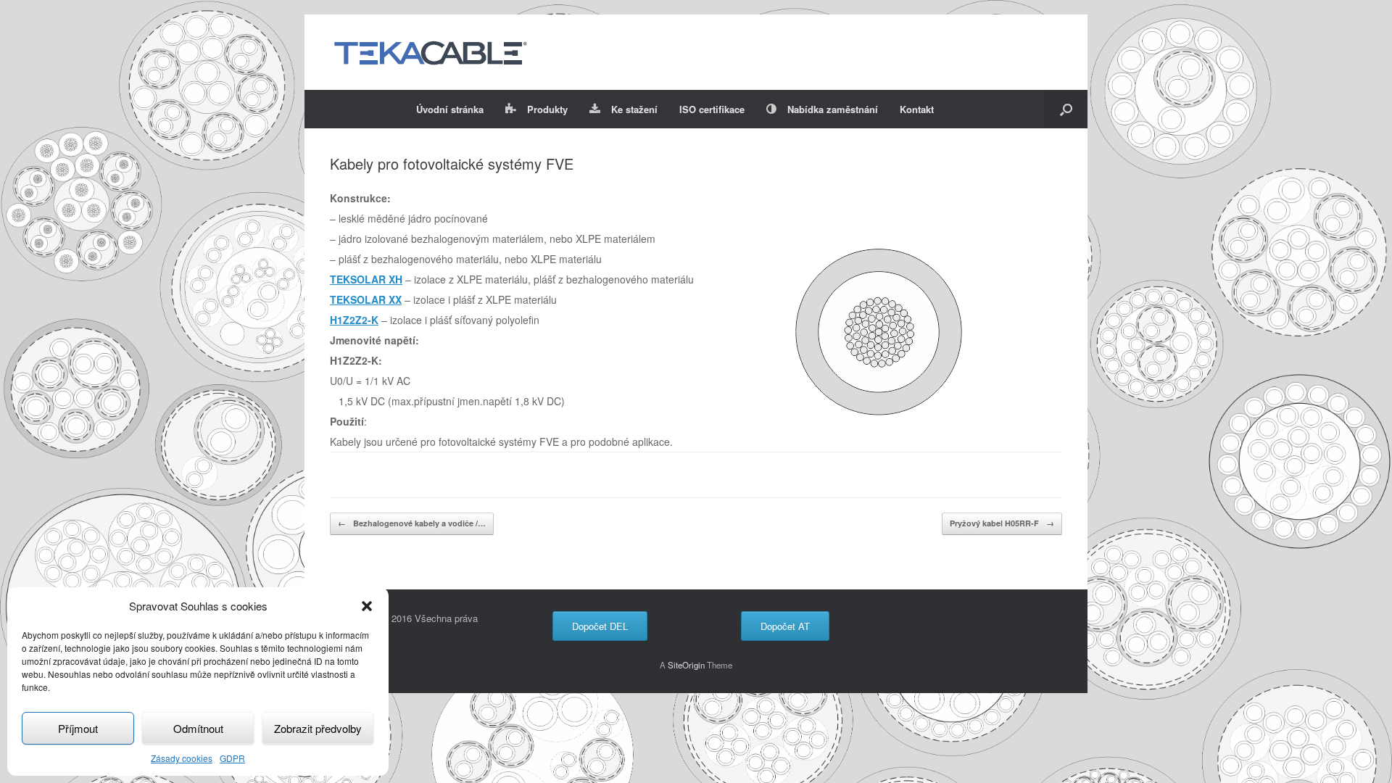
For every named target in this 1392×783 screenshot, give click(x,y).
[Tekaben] (430, 52)
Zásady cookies (181, 758)
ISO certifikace (712, 109)
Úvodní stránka (450, 109)
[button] (367, 606)
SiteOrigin (686, 665)
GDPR (232, 758)
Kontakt (917, 109)
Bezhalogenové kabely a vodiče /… (412, 523)
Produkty (547, 109)
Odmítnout (198, 728)
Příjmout (78, 728)
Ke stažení (634, 109)
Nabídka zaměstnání (832, 109)
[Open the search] (1066, 109)
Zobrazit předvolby (318, 728)
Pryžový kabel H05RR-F (1002, 523)
